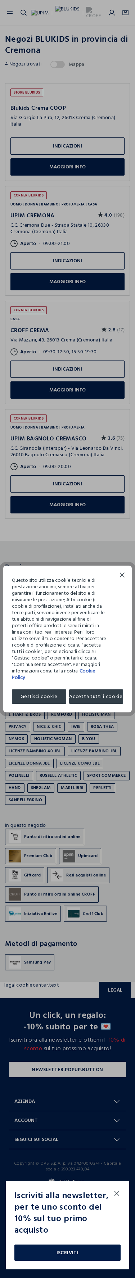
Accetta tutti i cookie (95, 696)
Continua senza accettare (122, 576)
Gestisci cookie (39, 696)
